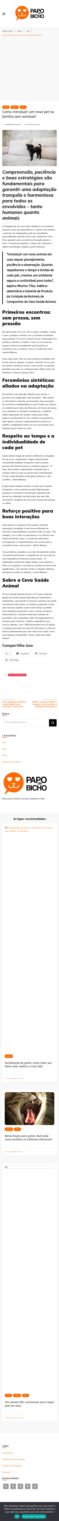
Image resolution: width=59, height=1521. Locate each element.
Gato (14, 107)
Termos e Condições (12, 1465)
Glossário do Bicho (11, 761)
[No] (55, 1511)
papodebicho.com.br (13, 124)
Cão (6, 107)
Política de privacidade (13, 1459)
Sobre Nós (7, 1453)
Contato (6, 1472)
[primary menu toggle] (3, 14)
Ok (17, 1516)
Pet (23, 107)
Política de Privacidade (34, 1516)
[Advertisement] (29, 70)
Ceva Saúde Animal (17, 675)
